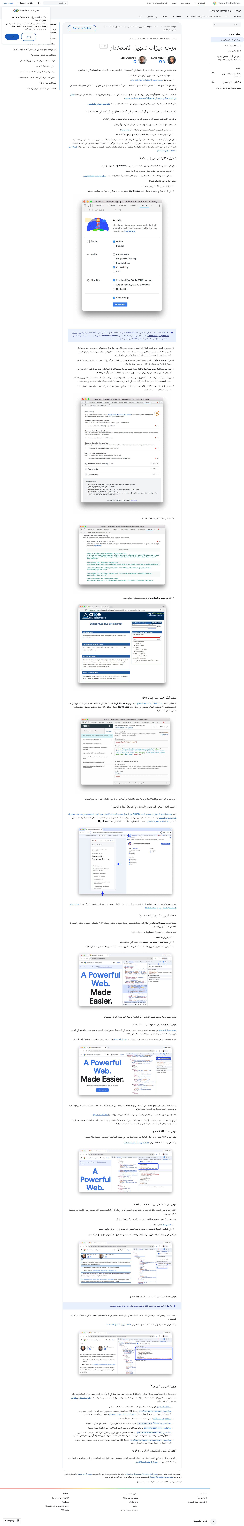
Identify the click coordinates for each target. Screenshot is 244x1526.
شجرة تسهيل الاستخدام (167, 1030)
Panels (178, 16)
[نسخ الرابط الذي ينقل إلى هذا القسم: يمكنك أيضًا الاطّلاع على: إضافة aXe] (139, 698)
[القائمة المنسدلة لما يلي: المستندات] (195, 3)
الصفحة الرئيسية (171, 38)
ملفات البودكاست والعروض (129, 1510)
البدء (12, 36)
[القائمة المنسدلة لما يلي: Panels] (173, 16)
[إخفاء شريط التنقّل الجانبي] (213, 1521)
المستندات (201, 3)
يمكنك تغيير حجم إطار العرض (158, 821)
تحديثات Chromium (130, 1498)
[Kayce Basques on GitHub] (160, 62)
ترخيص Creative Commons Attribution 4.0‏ (142, 1474)
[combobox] (55, 3)
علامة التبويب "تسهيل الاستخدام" (136, 1142)
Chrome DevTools (220, 11)
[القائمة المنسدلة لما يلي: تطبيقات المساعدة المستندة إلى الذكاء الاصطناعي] (187, 16)
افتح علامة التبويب (80, 1397)
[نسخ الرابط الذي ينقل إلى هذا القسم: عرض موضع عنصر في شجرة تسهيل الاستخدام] (130, 1024)
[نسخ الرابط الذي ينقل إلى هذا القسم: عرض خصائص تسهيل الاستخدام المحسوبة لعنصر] (127, 1296)
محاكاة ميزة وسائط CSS (154, 1423)
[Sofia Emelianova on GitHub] (135, 62)
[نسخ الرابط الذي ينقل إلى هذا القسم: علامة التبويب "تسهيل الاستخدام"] (136, 915)
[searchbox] (227, 24)
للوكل (140, 16)
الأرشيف (135, 1506)
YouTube (65, 1502)
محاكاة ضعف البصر (164, 1406)
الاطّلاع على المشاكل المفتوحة (197, 1502)
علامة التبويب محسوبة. (117, 1306)
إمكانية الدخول (152, 16)
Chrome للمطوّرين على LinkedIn (57, 1506)
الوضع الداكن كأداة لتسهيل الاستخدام (122, 1414)
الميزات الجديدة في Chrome (157, 3)
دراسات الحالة (185, 3)
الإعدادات (164, 16)
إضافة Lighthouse (143, 703)
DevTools (237, 16)
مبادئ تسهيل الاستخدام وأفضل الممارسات (146, 80)
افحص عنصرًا (166, 1224)
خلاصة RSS (65, 1510)
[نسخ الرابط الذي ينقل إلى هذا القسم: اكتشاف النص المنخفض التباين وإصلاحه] (129, 1450)
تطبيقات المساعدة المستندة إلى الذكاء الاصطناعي (205, 16)
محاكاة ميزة (155, 1411)
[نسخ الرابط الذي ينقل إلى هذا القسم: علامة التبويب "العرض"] (148, 1386)
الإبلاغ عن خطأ (202, 1498)
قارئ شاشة (125, 130)
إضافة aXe (158, 703)
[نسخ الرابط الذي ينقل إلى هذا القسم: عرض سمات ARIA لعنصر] (150, 1131)
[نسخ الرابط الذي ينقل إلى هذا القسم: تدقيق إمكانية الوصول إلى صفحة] (136, 158)
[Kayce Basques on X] (164, 62)
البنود (205, 1521)
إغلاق (29, 36)
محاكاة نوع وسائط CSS (162, 1418)
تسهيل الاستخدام (120, 1039)
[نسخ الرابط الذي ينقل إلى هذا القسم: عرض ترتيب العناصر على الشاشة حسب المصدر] (130, 1204)
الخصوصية (197, 1521)
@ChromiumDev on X (60, 1498)
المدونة (174, 3)
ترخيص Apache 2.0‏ (85, 1474)
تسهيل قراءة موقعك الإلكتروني (94, 175)
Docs (238, 11)
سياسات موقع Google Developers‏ (161, 1477)
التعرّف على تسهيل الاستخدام (99, 103)
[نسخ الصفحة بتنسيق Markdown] (105, 46)
